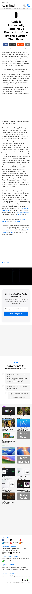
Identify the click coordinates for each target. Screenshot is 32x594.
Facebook (5, 232)
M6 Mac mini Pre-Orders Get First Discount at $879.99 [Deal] (8, 478)
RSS (22, 542)
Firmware (10, 570)
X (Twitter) (16, 540)
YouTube (15, 542)
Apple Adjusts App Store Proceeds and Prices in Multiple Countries (23, 429)
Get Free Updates (16, 314)
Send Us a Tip (19, 576)
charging (5, 221)
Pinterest (23, 540)
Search (26, 570)
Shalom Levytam (24, 48)
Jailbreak (15, 570)
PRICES (24, 9)
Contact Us (27, 576)
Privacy (28, 582)
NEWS (3, 9)
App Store (7, 552)
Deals (24, 567)
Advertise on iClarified (8, 576)
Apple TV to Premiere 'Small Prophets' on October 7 (22, 417)
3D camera (16, 221)
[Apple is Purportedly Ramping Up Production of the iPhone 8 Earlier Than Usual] (16, 276)
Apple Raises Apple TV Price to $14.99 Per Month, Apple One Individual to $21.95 (8, 417)
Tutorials (8, 567)
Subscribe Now (8, 561)
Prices (20, 567)
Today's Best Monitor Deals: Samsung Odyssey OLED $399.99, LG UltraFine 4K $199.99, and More (8, 503)
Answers (4, 570)
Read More (5, 262)
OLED (19, 215)
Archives (21, 570)
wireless (22, 219)
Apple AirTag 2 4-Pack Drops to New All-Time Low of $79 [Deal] (22, 478)
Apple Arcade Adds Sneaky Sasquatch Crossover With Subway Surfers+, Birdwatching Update (8, 442)
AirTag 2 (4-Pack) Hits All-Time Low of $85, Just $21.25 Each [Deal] (8, 490)
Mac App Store (17, 552)
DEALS (28, 9)
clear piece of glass (23, 213)
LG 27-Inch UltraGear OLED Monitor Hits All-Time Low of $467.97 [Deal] (23, 490)
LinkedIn (6, 542)
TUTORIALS (9, 9)
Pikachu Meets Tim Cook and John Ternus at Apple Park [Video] (8, 429)
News (3, 567)
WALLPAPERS (17, 9)
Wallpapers (14, 567)
